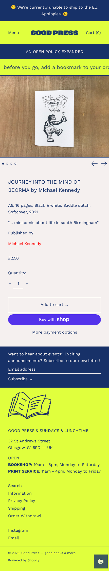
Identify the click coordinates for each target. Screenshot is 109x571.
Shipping (16, 508)
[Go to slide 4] (15, 164)
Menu (13, 32)
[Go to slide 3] (11, 164)
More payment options (54, 332)
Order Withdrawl (24, 515)
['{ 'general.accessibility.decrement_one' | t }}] (9, 283)
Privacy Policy (21, 500)
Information (20, 493)
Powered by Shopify (24, 560)
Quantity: (17, 272)
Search (15, 485)
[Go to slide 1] (3, 164)
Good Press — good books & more (48, 553)
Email (13, 537)
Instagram (18, 530)
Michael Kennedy (24, 243)
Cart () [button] (93, 32)
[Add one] (26, 283)
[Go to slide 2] (7, 164)
